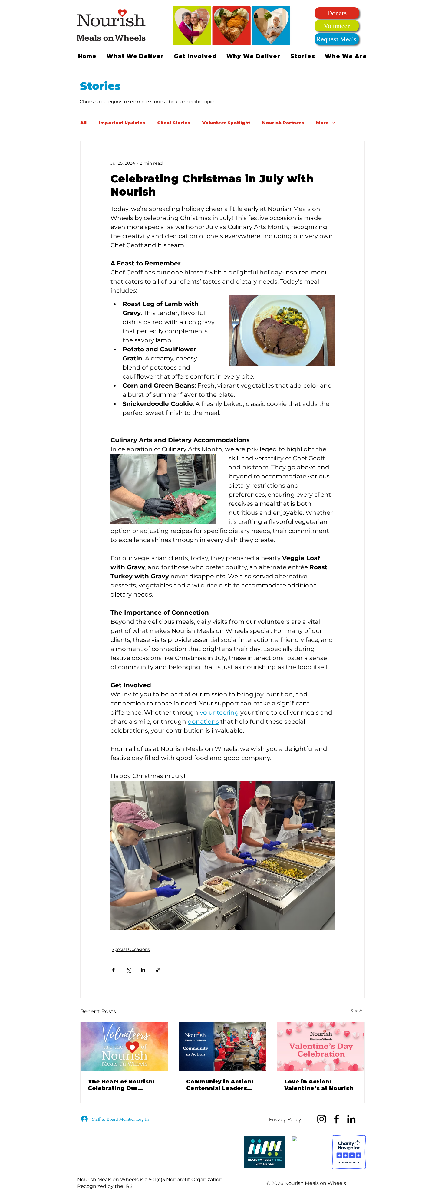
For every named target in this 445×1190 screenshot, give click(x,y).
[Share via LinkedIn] (143, 970)
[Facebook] (336, 1119)
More (322, 123)
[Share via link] (158, 970)
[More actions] (331, 163)
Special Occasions (131, 949)
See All (358, 1010)
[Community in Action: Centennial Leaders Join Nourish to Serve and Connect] (222, 1046)
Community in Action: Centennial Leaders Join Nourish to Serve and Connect (220, 1085)
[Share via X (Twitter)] (128, 970)
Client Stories (173, 123)
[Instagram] (322, 1119)
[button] (195, 56)
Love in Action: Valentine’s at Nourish (318, 1085)
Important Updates (122, 123)
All (83, 123)
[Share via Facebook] (113, 970)
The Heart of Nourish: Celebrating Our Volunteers (121, 1085)
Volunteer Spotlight (226, 123)
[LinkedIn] (351, 1119)
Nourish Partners (283, 123)
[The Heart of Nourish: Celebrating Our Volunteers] (124, 1046)
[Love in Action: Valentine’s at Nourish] (320, 1046)
